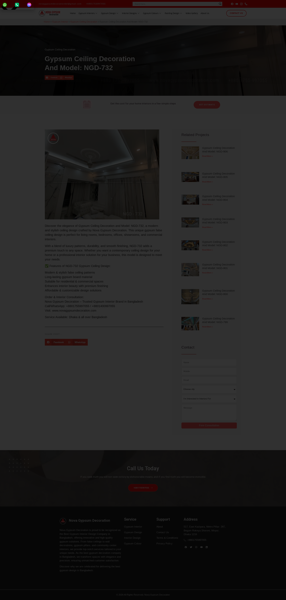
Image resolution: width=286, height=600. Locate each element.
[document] (143, 300)
